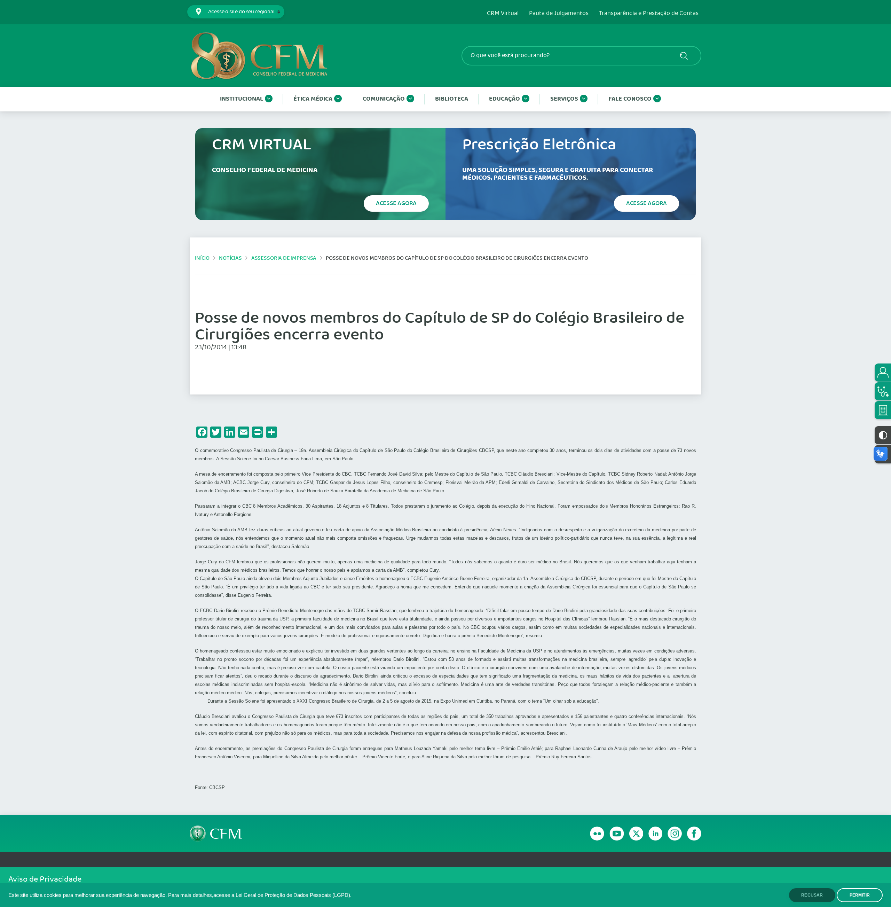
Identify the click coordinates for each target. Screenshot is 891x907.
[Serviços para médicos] (883, 391)
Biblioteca (451, 99)
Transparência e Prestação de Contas (649, 13)
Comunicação (384, 99)
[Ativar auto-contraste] (883, 435)
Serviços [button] (564, 99)
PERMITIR (860, 895)
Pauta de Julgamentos (559, 13)
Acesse (396, 203)
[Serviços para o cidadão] (883, 372)
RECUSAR (812, 895)
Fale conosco (630, 99)
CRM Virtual (503, 13)
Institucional (241, 99)
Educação (504, 99)
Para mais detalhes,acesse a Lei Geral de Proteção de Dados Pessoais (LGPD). (260, 895)
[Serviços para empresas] (883, 410)
